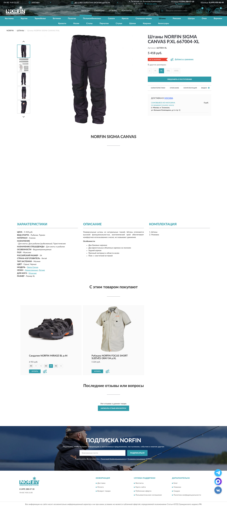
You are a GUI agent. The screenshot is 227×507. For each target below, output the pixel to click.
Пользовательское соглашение (148, 495)
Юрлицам (99, 11)
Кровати (62, 23)
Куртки (24, 18)
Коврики (147, 23)
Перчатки (104, 23)
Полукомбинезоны (92, 18)
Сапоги (111, 18)
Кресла (125, 18)
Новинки (177, 487)
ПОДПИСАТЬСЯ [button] (137, 453)
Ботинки (57, 18)
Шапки (132, 23)
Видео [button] (204, 88)
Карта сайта (140, 487)
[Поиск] (162, 10)
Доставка (101, 483)
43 (46, 366)
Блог (176, 483)
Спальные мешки (144, 18)
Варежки (218, 18)
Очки (204, 18)
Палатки (72, 18)
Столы (89, 23)
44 (51, 366)
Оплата (100, 487)
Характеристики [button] (158, 88)
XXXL (176, 71)
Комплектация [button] (190, 88)
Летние (42, 270)
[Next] (23, 117)
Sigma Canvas (32, 267)
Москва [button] (168, 98)
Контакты (127, 11)
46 (61, 366)
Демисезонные (31, 270)
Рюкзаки (177, 18)
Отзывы (113, 11)
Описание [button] (174, 88)
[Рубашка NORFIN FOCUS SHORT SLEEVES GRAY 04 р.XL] (113, 329)
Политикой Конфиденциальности (113, 459)
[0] (217, 10)
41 (36, 366)
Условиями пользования (136, 459)
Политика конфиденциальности (187, 495)
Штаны (162, 18)
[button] (182, 3)
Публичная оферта (143, 491)
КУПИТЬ (35, 371)
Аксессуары (163, 23)
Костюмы (9, 18)
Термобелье (40, 18)
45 (56, 366)
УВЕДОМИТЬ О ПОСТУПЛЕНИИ (179, 79)
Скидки (177, 491)
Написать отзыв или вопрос (113, 408)
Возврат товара (103, 491)
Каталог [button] (85, 11)
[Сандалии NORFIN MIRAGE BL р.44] (51, 329)
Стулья (119, 23)
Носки (76, 23)
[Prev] (23, 41)
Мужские (33, 273)
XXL (168, 71)
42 (41, 366)
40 (31, 366)
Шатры (191, 18)
